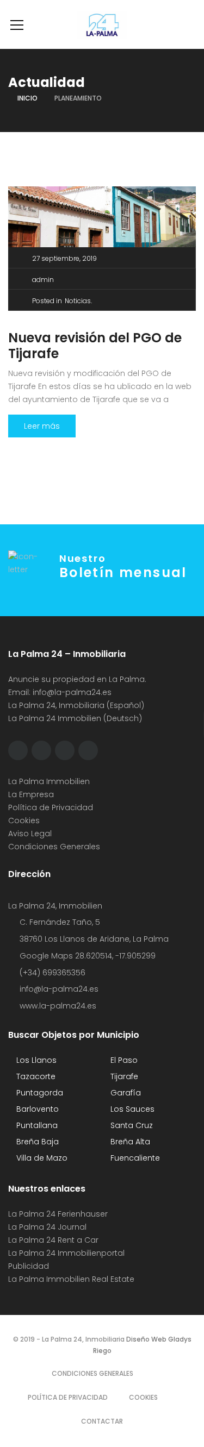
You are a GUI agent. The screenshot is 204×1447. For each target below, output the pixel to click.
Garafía (124, 1092)
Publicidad (29, 1266)
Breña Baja (36, 1141)
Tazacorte (34, 1076)
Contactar (102, 1421)
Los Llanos (35, 1060)
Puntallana (36, 1125)
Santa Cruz (130, 1125)
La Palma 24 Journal (47, 1227)
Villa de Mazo (40, 1157)
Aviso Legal (30, 833)
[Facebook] (18, 750)
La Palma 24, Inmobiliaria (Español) (76, 705)
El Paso (123, 1060)
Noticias (78, 300)
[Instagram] (65, 750)
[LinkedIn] (88, 750)
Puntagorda (38, 1092)
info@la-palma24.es (72, 692)
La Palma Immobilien (49, 781)
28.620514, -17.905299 (115, 955)
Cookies (24, 820)
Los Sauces (131, 1109)
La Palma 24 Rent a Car (53, 1240)
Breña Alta (129, 1141)
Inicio (27, 98)
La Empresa (31, 794)
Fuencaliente (134, 1157)
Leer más (42, 426)
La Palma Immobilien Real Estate (71, 1279)
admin (43, 279)
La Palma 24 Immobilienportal (66, 1253)
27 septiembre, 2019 (64, 258)
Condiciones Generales (54, 846)
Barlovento (36, 1109)
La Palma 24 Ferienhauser (58, 1213)
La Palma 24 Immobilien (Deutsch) (75, 718)
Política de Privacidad (50, 807)
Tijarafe (123, 1076)
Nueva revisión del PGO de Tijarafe (95, 345)
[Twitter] (41, 750)
